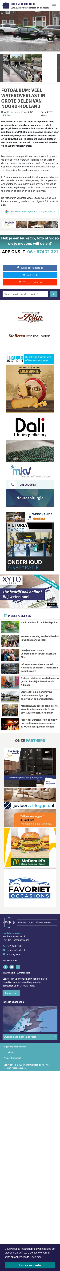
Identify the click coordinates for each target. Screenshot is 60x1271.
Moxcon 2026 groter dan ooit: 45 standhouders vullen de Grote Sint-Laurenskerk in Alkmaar (39, 709)
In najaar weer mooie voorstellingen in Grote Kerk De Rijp (38, 654)
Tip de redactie (32, 282)
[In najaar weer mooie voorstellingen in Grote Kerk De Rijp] (10, 655)
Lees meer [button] (36, 1257)
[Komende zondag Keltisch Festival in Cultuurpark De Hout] (10, 641)
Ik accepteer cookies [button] (30, 1265)
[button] (1, 68)
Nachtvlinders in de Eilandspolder (40, 622)
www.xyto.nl (13, 954)
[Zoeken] (53, 294)
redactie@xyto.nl (16, 950)
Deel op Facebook (32, 267)
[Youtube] (12, 966)
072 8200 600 (14, 946)
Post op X (32, 275)
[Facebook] (6, 966)
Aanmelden (11, 993)
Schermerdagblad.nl (23, 4)
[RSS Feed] (18, 966)
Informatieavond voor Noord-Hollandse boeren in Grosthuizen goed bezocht (39, 667)
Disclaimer (8, 1052)
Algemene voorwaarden (15, 1047)
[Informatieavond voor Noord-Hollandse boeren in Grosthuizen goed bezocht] (10, 668)
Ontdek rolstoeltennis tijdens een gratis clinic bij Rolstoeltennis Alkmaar (40, 681)
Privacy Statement (12, 1058)
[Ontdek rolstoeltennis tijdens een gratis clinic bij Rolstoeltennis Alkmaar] (10, 682)
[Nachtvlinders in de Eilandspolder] (10, 627)
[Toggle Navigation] (54, 5)
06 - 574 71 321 (42, 251)
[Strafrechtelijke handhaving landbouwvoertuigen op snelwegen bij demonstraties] (10, 696)
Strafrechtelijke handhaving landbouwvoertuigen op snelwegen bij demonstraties (37, 695)
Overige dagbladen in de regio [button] (20, 1036)
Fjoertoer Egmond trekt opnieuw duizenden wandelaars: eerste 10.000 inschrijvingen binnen (39, 723)
